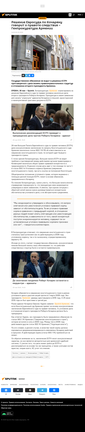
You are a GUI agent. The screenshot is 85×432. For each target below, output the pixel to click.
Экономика (23, 384)
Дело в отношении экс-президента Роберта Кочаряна (27, 357)
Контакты (29, 402)
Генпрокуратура (32, 353)
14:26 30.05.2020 (17, 32)
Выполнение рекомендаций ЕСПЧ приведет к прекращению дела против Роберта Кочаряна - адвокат (41, 134)
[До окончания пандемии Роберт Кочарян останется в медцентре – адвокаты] (42, 264)
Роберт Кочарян (44, 353)
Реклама (36, 402)
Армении (53, 90)
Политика (15, 353)
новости (4, 384)
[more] (71, 140)
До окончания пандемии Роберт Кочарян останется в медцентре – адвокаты (40, 281)
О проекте (4, 402)
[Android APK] (7, 414)
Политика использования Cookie (34, 405)
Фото (60, 384)
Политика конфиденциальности (11, 405)
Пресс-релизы (44, 402)
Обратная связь (6, 408)
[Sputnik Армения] (10, 16)
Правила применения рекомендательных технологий (64, 405)
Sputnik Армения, (62, 304)
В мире (43, 384)
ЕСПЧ (47, 357)
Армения (22, 353)
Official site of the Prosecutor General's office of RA (27, 71)
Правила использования (17, 402)
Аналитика (52, 384)
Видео (80, 384)
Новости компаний (56, 402)
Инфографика (70, 384)
